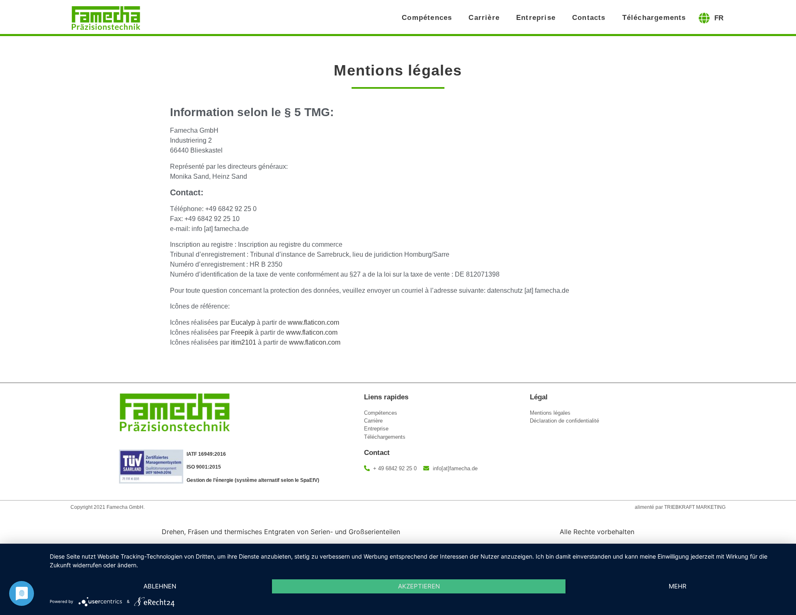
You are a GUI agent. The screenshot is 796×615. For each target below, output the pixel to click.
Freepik (242, 332)
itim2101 (243, 342)
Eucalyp (243, 322)
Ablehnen (159, 586)
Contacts (589, 18)
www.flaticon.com (313, 322)
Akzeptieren (419, 586)
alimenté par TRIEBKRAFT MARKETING (680, 507)
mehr (678, 586)
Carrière (484, 18)
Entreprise (536, 18)
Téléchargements (654, 18)
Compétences (427, 18)
